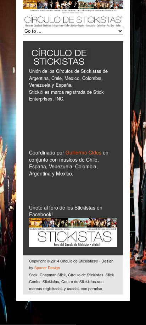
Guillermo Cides (84, 152)
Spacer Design (47, 267)
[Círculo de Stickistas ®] (73, 25)
